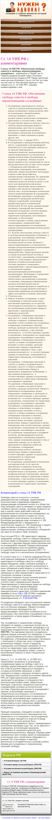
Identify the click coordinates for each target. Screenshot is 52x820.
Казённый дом (26, 39)
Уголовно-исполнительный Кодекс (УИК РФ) (22, 769)
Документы (26, 44)
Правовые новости (26, 21)
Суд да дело (26, 27)
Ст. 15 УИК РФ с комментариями (15, 801)
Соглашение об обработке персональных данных (19, 818)
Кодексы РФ (26, 50)
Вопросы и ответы (26, 33)
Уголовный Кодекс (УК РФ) (15, 761)
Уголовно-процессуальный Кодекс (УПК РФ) (22, 765)
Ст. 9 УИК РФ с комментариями (26, 781)
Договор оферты (44, 818)
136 (19, 593)
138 (25, 593)
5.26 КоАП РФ (30, 598)
